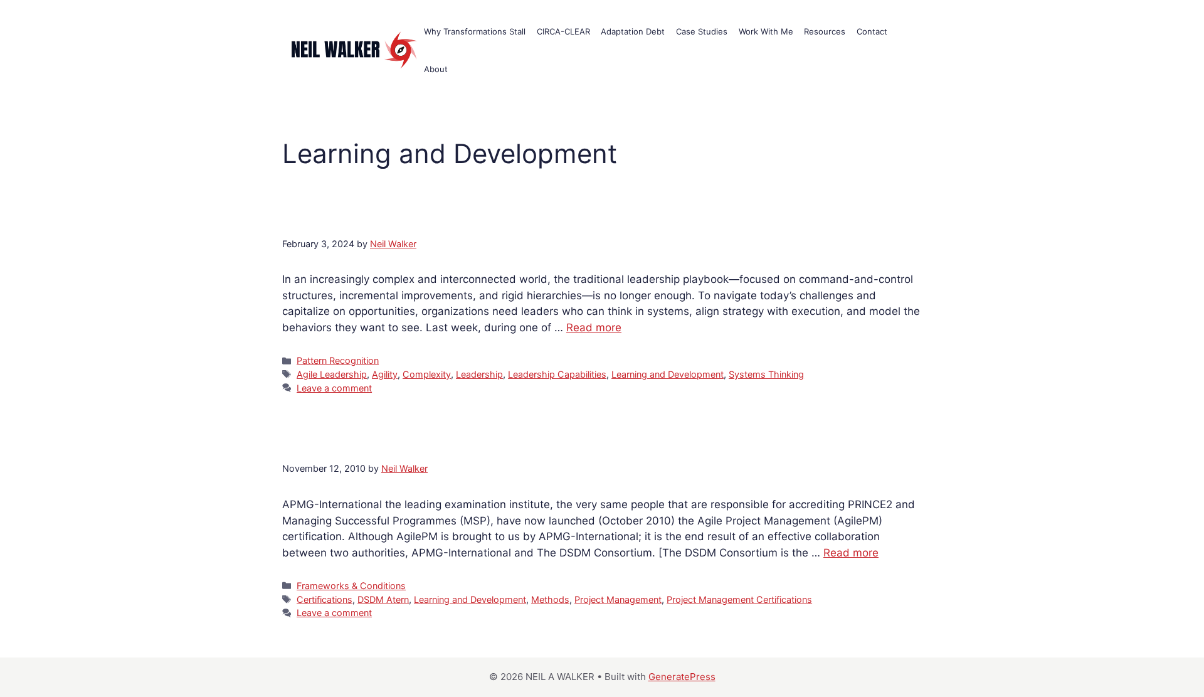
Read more (593, 327)
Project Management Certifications (739, 599)
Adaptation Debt (633, 31)
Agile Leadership (332, 374)
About (436, 69)
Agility (385, 374)
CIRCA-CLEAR (563, 31)
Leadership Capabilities (557, 374)
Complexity (427, 374)
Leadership (479, 374)
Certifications (324, 599)
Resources (824, 31)
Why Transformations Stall (474, 31)
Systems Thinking (766, 374)
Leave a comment (334, 388)
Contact (872, 31)
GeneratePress (682, 677)
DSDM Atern (383, 599)
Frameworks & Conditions (351, 585)
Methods (550, 599)
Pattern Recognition (338, 360)
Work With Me (766, 31)
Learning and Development (667, 374)
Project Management (618, 599)
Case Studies (701, 31)
